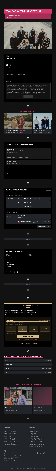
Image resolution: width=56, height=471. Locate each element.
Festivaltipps (7, 430)
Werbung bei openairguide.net (11, 457)
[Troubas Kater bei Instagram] (9, 272)
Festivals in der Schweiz (10, 431)
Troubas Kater (32, 6)
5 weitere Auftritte (10, 74)
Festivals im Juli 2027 (9, 439)
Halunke (9, 266)
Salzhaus (25, 6)
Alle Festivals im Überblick (10, 444)
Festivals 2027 (7, 436)
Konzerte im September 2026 (36, 441)
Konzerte (12, 6)
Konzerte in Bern (33, 433)
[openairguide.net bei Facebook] (40, 453)
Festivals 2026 (7, 435)
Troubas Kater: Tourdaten (16, 190)
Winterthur (19, 6)
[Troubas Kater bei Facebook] (17, 272)
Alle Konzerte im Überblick (35, 446)
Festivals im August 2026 (10, 441)
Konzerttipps (32, 430)
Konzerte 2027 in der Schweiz (36, 444)
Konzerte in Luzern (33, 436)
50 (34, 328)
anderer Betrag (45, 328)
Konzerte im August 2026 (35, 439)
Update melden (9, 176)
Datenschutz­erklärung (9, 458)
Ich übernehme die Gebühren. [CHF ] (17, 333)
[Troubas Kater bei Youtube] (13, 272)
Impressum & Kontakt (9, 460)
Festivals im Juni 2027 (9, 438)
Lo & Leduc (9, 262)
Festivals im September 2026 (11, 443)
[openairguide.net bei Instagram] (37, 453)
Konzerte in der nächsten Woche (37, 438)
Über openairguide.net (9, 453)
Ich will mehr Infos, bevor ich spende (27, 343)
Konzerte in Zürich (33, 431)
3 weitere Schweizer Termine (27, 206)
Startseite (6, 6)
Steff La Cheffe (10, 264)
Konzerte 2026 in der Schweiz (36, 443)
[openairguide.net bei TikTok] (44, 453)
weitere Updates (11, 168)
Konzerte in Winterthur (34, 435)
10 (11, 328)
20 (22, 328)
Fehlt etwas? (48, 190)
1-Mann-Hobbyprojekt (28, 310)
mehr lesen (28, 96)
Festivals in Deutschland (10, 433)
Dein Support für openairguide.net (12, 455)
